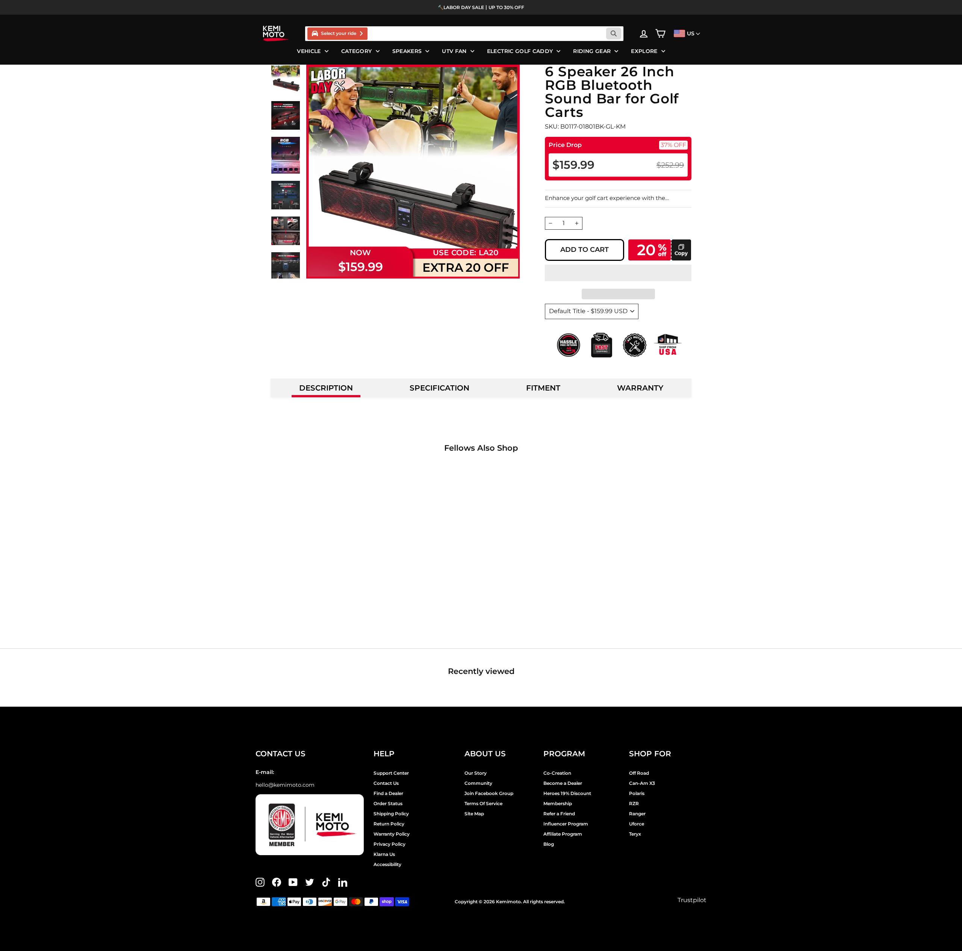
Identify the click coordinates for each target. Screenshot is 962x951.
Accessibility (387, 864)
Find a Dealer (388, 793)
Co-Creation (557, 773)
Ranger (637, 813)
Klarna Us (384, 854)
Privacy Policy (389, 844)
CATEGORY (356, 51)
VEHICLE (309, 51)
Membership (557, 803)
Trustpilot (692, 900)
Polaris (636, 793)
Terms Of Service (483, 803)
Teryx (635, 834)
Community (478, 783)
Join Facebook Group (488, 793)
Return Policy (389, 824)
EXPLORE (644, 51)
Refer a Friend (559, 813)
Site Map (474, 813)
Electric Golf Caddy (520, 51)
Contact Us (386, 783)
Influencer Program (565, 824)
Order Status (388, 803)
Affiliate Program (562, 834)
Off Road (639, 773)
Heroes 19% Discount (567, 793)
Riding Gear (592, 51)
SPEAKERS (407, 51)
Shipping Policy (391, 813)
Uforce (636, 824)
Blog (548, 844)
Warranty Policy (392, 834)
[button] (618, 273)
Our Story (475, 773)
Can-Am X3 (642, 783)
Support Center (391, 773)
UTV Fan (454, 51)
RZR (634, 803)
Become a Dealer (562, 783)
